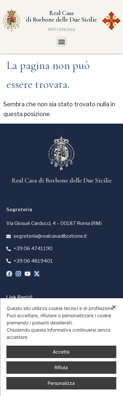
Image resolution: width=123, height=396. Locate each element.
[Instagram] (18, 274)
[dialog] (61, 347)
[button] (61, 41)
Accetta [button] (61, 351)
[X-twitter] (37, 274)
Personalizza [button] (61, 383)
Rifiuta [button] (61, 367)
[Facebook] (9, 274)
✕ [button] (114, 306)
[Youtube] (28, 274)
